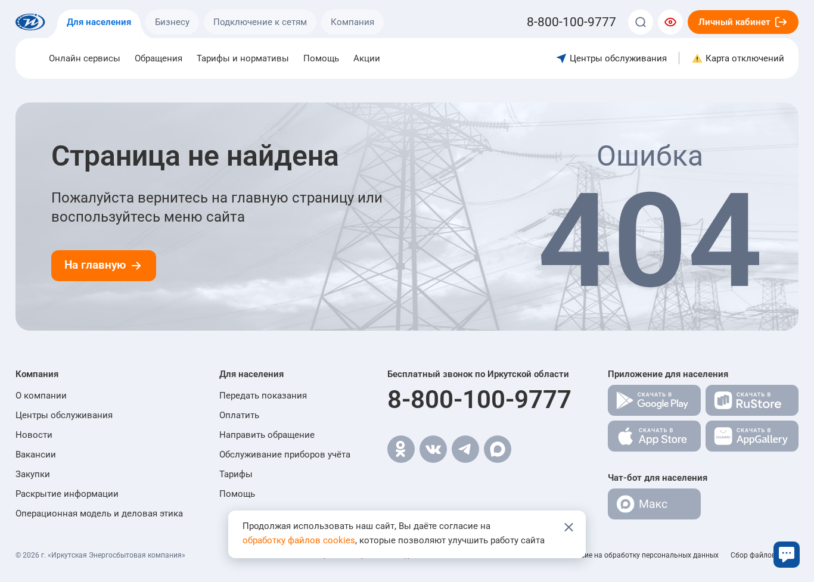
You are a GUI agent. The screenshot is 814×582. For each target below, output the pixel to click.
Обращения (158, 58)
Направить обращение (267, 435)
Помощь (321, 58)
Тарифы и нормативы (243, 58)
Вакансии (35, 454)
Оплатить (239, 415)
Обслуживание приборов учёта (284, 454)
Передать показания (263, 395)
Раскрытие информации (67, 493)
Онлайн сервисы (84, 58)
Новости (33, 435)
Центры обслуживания (64, 415)
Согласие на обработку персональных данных (640, 555)
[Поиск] (640, 22)
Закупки (32, 474)
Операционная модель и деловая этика (99, 513)
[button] (99, 374)
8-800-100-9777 (479, 399)
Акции (366, 58)
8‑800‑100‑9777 (571, 22)
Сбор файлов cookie (765, 555)
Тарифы (236, 474)
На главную (95, 265)
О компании (41, 395)
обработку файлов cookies (299, 540)
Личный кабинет (734, 22)
